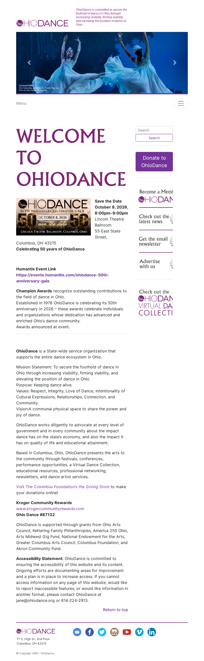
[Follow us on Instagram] (115, 631)
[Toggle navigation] (181, 103)
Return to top (115, 609)
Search (154, 138)
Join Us (162, 196)
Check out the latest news (162, 219)
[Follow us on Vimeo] (140, 631)
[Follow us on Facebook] (90, 631)
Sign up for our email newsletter (162, 241)
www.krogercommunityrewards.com (50, 508)
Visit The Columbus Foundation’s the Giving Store (62, 486)
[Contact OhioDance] (78, 631)
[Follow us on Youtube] (128, 631)
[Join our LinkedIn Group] (153, 631)
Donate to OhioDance (154, 161)
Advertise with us (162, 264)
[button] (29, 62)
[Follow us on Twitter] (103, 631)
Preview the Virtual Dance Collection (162, 302)
